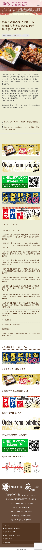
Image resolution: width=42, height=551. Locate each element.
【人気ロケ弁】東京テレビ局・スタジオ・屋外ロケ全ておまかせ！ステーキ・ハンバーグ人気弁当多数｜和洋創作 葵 (20, 314)
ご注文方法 (6, 329)
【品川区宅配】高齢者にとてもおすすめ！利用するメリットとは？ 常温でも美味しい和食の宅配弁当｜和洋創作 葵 (21, 296)
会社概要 (7, 542)
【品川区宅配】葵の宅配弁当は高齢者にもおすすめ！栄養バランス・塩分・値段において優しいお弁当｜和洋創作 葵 (20, 288)
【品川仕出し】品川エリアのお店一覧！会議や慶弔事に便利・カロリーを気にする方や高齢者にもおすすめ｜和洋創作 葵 (20, 262)
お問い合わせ (8, 539)
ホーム (7, 525)
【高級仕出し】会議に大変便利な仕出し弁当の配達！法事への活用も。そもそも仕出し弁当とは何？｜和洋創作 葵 (20, 237)
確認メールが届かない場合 (12, 535)
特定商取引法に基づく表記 (11, 324)
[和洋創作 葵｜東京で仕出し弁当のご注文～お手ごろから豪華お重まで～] (15, 4)
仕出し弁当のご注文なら (10, 230)
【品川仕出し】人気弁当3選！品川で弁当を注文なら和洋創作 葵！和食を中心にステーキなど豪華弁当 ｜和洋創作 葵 (21, 254)
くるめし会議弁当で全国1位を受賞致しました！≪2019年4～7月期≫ (21, 334)
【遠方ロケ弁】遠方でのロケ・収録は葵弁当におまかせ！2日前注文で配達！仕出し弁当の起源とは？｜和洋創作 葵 (21, 271)
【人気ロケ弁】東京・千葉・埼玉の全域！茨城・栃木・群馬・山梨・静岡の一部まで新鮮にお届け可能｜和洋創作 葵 (20, 305)
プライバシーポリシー (11, 532)
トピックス (17, 35)
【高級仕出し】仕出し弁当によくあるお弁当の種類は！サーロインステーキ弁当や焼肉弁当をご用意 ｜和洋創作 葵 (21, 245)
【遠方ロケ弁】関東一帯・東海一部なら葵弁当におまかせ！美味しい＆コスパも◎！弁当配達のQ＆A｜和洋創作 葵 (21, 279)
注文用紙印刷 (6, 320)
